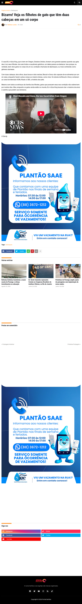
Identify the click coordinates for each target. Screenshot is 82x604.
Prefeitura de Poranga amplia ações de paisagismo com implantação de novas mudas (67, 282)
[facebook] (30, 591)
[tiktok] (52, 591)
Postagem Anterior (8, 344)
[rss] (47, 591)
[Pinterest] (32, 251)
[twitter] (34, 591)
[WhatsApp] (28, 251)
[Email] (36, 251)
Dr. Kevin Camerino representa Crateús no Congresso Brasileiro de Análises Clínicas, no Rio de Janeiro (40, 282)
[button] (2, 2)
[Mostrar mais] (40, 251)
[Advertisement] (39, 44)
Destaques (14, 10)
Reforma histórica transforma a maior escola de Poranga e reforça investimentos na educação (14, 282)
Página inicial (6, 10)
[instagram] (43, 591)
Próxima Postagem (74, 344)
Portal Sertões (46, 599)
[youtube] (38, 591)
